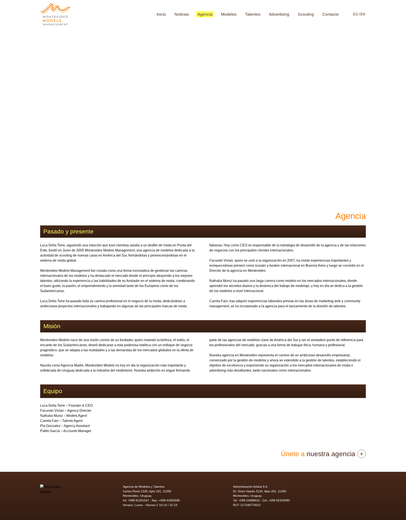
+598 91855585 (169, 500)
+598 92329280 (279, 500)
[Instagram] (345, 491)
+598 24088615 (249, 500)
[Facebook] (358, 491)
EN (362, 14)
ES (356, 14)
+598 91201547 (138, 500)
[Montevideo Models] (55, 14)
